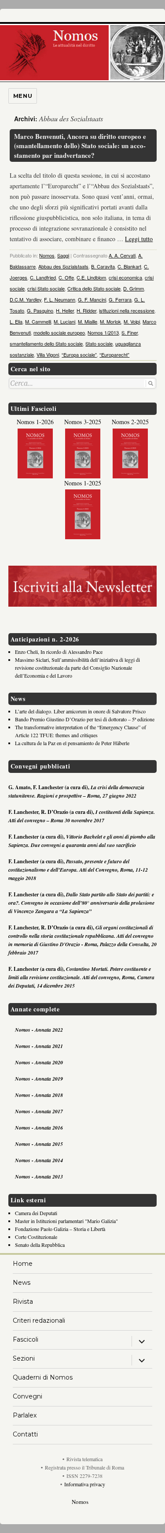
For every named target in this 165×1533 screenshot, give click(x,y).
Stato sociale (99, 343)
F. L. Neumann (59, 299)
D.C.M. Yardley (25, 299)
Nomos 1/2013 (103, 332)
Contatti (25, 1434)
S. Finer (129, 332)
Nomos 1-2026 (35, 422)
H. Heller (65, 310)
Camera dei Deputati (36, 1212)
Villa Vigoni (48, 354)
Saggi (63, 255)
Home (23, 1264)
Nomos (47, 255)
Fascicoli (25, 1339)
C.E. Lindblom (91, 277)
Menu (22, 95)
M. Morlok (110, 321)
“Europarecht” (114, 354)
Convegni (27, 1396)
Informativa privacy (84, 1484)
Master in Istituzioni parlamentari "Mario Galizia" (66, 1220)
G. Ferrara (120, 299)
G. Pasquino (40, 310)
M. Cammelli (38, 321)
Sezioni (24, 1358)
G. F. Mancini (92, 299)
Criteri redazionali (39, 1320)
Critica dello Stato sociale (94, 288)
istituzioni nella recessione (126, 310)
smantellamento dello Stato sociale (46, 343)
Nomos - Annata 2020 (39, 1062)
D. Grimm (133, 288)
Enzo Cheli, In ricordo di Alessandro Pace (59, 651)
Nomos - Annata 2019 (39, 1078)
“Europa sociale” (79, 354)
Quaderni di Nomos (43, 1377)
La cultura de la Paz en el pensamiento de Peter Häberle (72, 742)
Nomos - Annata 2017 (39, 1111)
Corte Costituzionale (36, 1236)
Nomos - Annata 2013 (39, 1176)
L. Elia (16, 321)
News (21, 1283)
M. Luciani (64, 321)
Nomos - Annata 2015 (39, 1144)
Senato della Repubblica (40, 1244)
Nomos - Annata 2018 (39, 1095)
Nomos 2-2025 (130, 422)
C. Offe (66, 277)
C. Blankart (129, 266)
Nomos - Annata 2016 (39, 1127)
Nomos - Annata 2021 (39, 1046)
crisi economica (125, 277)
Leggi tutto (139, 239)
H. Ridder (86, 310)
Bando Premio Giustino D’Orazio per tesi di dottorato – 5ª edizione (84, 719)
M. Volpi (132, 321)
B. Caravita (103, 266)
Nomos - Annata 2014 (39, 1160)
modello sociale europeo (59, 332)
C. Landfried (43, 277)
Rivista (23, 1301)
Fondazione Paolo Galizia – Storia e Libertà (60, 1228)
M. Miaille (87, 321)
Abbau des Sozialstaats (63, 266)
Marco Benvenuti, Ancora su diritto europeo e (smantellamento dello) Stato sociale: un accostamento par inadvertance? (80, 145)
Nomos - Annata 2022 (39, 1029)
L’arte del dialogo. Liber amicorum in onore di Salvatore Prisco (80, 711)
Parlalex (25, 1415)
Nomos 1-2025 (82, 483)
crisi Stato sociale (46, 288)
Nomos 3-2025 (82, 422)
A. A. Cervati (122, 255)
